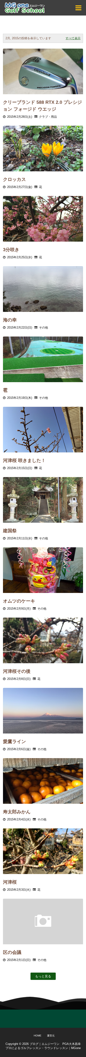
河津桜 (10, 882)
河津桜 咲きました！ (24, 460)
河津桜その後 (17, 671)
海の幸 (10, 319)
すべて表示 (73, 38)
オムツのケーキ (19, 600)
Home (37, 1035)
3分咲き (11, 249)
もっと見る (43, 976)
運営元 (51, 1035)
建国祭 (10, 530)
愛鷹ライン (14, 741)
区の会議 (12, 952)
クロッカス (14, 179)
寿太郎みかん (17, 811)
